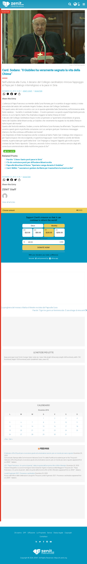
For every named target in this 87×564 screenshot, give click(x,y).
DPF (24, 533)
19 (10, 430)
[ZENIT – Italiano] (24, 4)
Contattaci (43, 537)
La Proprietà (41, 533)
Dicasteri (5, 12)
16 (55, 426)
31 (66, 434)
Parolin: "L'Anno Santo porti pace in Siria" (24, 159)
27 (21, 434)
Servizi (49, 533)
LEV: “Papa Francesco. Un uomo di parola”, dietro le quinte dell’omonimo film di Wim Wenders (35, 465)
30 (55, 434)
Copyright (68, 533)
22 (43, 430)
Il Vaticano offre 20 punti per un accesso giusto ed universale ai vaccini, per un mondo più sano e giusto (38, 453)
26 (10, 434)
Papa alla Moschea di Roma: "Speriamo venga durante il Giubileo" (34, 165)
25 (77, 430)
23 (55, 430)
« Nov (6, 439)
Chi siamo (18, 533)
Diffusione (31, 533)
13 (21, 426)
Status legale (58, 533)
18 (77, 426)
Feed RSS (44, 448)
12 (10, 426)
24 (66, 430)
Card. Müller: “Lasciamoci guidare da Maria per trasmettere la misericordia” (39, 168)
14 (32, 426)
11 (77, 422)
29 (43, 434)
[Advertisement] (43, 290)
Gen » (11, 439)
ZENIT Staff (27, 91)
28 (32, 434)
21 (32, 430)
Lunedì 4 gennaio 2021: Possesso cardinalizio (19, 473)
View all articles (8, 202)
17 (66, 426)
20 (21, 430)
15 (43, 426)
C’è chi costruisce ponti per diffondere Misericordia (29, 162)
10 (66, 422)
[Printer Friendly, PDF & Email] (9, 151)
